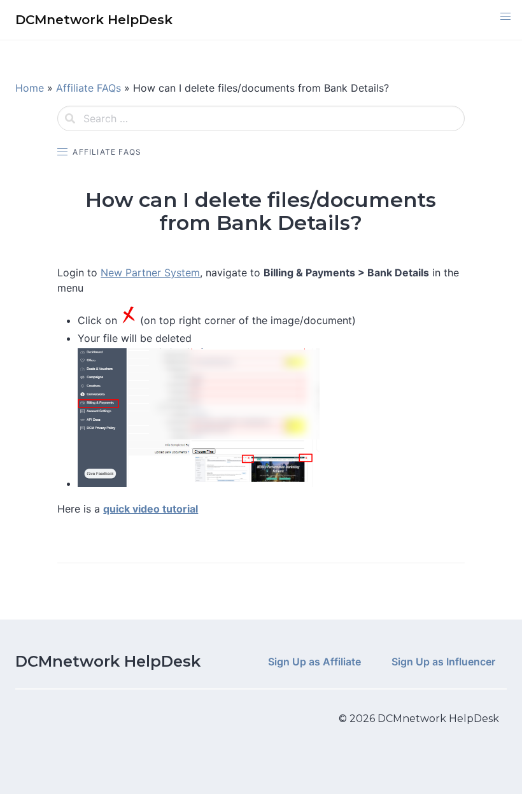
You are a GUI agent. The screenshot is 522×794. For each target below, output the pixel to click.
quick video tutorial (150, 508)
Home (29, 88)
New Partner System (150, 272)
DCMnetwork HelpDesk (108, 661)
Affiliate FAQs (88, 88)
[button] (505, 16)
